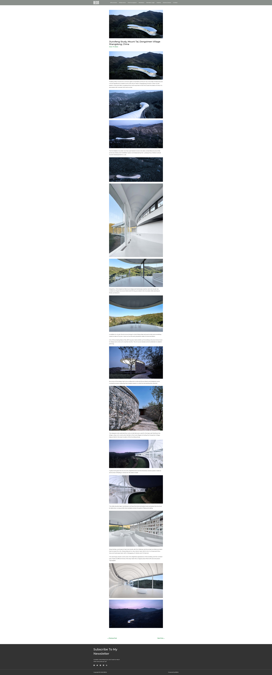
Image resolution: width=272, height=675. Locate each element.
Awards (159, 2)
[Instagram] (100, 665)
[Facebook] (94, 665)
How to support (132, 2)
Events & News (167, 2)
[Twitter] (97, 665)
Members (141, 2)
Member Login (150, 2)
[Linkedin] (103, 665)
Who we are (113, 2)
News (110, 46)
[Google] (106, 665)
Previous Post (112, 638)
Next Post (161, 638)
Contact (175, 2)
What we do (122, 2)
